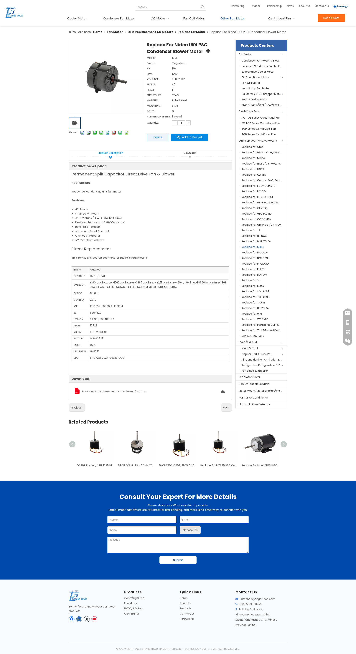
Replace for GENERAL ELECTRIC (261, 202)
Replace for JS (251, 230)
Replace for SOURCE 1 (255, 291)
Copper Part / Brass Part (257, 354)
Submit (178, 560)
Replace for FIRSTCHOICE (257, 197)
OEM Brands (131, 613)
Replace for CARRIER (254, 175)
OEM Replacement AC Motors (258, 140)
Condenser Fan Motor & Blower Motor (264, 60)
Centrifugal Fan (249, 111)
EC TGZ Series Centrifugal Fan (261, 123)
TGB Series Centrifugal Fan (259, 134)
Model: (151, 58)
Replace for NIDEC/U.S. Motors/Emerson (264, 163)
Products (185, 608)
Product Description (110, 153)
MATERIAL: (153, 100)
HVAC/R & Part (248, 342)
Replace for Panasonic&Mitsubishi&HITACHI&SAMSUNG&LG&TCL (264, 325)
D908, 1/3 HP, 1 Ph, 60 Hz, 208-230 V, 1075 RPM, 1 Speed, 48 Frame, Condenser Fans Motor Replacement (137, 465)
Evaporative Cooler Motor (258, 72)
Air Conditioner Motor (255, 77)
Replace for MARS (253, 247)
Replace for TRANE (253, 302)
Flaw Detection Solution (254, 384)
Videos (256, 6)
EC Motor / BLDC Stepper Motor (262, 94)
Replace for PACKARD (255, 263)
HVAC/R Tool (250, 348)
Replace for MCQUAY (255, 252)
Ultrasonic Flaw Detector (254, 404)
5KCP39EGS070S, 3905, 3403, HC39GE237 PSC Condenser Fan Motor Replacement (178, 465)
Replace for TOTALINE (255, 297)
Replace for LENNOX (254, 236)
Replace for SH (251, 280)
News (290, 6)
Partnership (275, 6)
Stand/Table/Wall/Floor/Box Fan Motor (264, 105)
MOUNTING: (154, 106)
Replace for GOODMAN (256, 219)
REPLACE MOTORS (253, 336)
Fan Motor (245, 54)
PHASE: (151, 90)
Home (184, 598)
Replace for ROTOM (254, 275)
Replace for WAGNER (255, 319)
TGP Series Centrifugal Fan (259, 129)
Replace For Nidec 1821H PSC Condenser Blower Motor (260, 465)
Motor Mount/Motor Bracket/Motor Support (263, 391)
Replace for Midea (253, 158)
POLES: (151, 111)
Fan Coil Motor (251, 83)
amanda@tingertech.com (258, 599)
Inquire (157, 137)
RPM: (150, 74)
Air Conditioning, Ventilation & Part (264, 359)
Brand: (151, 63)
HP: (149, 68)
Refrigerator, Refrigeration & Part (263, 365)
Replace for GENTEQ (254, 208)
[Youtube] (94, 619)
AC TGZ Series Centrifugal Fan (261, 117)
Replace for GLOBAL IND (257, 213)
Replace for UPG (252, 314)
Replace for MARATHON (256, 241)
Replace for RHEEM (253, 269)
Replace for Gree (252, 147)
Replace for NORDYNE (255, 258)
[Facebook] (72, 619)
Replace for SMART (254, 286)
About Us (304, 6)
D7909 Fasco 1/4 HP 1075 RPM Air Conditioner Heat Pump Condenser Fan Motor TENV (95, 465)
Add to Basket (192, 137)
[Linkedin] (79, 619)
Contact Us (322, 6)
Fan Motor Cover (249, 377)
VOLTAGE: (153, 79)
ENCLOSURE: (154, 95)
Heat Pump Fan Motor (256, 88)
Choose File (190, 530)
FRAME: (151, 84)
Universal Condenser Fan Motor (262, 66)
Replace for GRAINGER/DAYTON (261, 225)
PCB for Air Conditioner (253, 397)
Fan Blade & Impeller (255, 371)
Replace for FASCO (254, 191)
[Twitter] (87, 619)
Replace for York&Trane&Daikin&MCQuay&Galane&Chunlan (264, 330)
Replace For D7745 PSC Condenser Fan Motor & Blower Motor (219, 465)
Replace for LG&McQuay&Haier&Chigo (264, 152)
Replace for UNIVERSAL (256, 308)
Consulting (238, 6)
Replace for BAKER (253, 169)
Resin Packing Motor (254, 99)
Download (190, 153)
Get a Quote (331, 18)
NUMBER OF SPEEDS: (159, 116)
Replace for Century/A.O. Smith (262, 180)
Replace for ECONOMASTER (259, 186)
